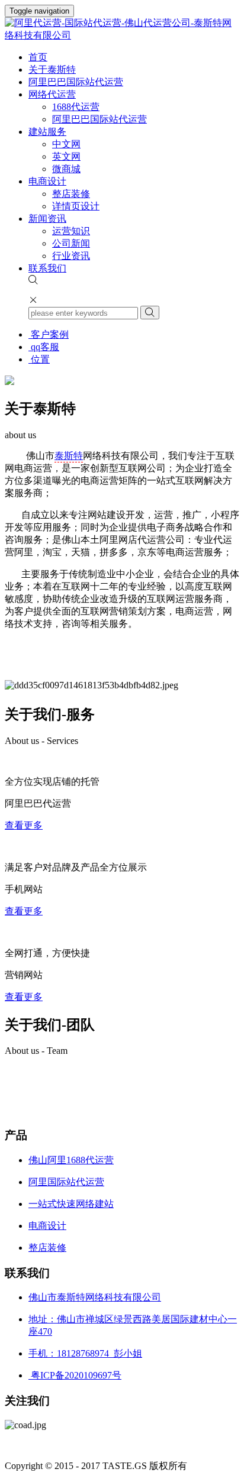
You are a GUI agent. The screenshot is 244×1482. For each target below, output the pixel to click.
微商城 (66, 169)
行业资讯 (71, 256)
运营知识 (71, 231)
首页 (37, 57)
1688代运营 (75, 107)
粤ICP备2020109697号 (74, 1375)
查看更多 (24, 825)
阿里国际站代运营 (66, 1182)
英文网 (66, 156)
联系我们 (47, 268)
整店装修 (71, 194)
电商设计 (47, 181)
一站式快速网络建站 (71, 1204)
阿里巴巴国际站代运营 (75, 82)
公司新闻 (71, 243)
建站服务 (47, 132)
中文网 (66, 144)
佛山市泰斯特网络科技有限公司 (94, 1297)
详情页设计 (75, 206)
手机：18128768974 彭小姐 (85, 1353)
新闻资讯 (47, 218)
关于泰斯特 (52, 69)
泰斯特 (68, 456)
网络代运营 (52, 94)
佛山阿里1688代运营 (71, 1160)
